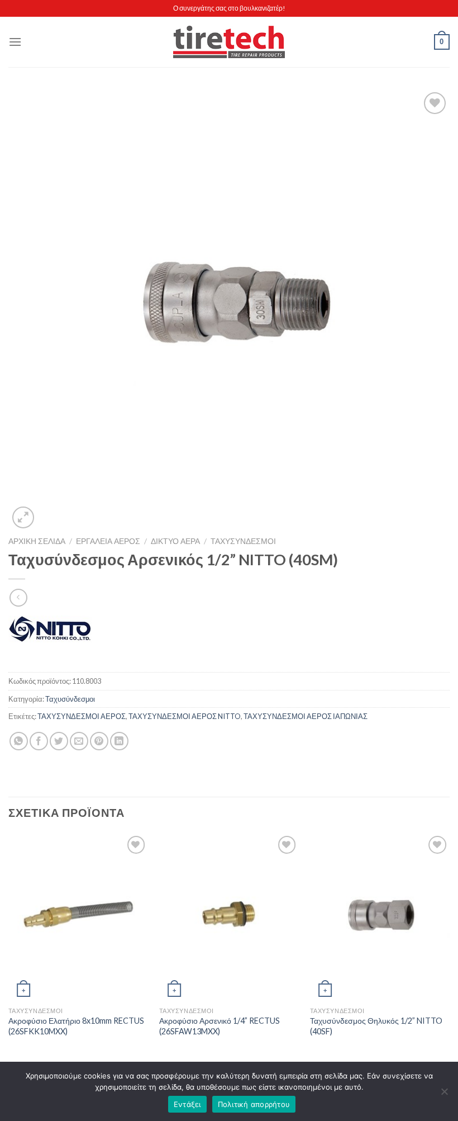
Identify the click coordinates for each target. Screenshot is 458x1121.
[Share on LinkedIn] (119, 741)
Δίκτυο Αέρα (175, 541)
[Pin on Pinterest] (99, 741)
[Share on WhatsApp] (18, 741)
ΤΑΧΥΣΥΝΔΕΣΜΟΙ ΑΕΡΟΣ (81, 716)
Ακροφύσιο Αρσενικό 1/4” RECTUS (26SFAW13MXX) (219, 1026)
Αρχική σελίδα (36, 541)
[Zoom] (23, 517)
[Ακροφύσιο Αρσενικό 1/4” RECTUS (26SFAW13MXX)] (229, 917)
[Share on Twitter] (59, 741)
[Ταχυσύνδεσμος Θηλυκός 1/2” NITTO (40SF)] (380, 917)
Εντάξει (187, 1104)
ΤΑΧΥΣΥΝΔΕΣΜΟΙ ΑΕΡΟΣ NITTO (184, 716)
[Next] (449, 950)
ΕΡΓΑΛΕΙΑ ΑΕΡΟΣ (108, 541)
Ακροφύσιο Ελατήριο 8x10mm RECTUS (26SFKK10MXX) (76, 1026)
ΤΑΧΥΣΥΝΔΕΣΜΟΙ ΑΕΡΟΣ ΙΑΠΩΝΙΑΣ (306, 716)
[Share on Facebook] (39, 741)
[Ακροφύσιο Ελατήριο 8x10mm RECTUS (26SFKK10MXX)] (78, 917)
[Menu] (15, 41)
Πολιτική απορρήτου (254, 1104)
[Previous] (9, 950)
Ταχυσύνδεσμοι (243, 541)
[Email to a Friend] (79, 741)
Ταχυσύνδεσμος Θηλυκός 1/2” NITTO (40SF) (376, 1026)
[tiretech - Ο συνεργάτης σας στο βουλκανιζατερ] (229, 42)
